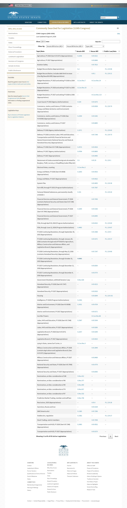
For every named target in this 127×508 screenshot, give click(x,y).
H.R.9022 (95, 179)
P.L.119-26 (108, 192)
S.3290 (79, 209)
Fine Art (69, 465)
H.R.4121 (95, 56)
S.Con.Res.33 (81, 88)
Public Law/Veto (110, 51)
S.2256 (79, 56)
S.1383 (79, 411)
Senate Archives (14, 66)
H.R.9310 (95, 291)
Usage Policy (50, 501)
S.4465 (79, 227)
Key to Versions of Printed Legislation (19, 115)
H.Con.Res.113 (97, 95)
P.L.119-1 (108, 160)
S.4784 (79, 151)
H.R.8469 (95, 357)
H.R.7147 (95, 251)
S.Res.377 (80, 380)
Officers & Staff (91, 465)
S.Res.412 (80, 376)
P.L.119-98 (108, 69)
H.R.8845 (95, 123)
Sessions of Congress (16, 61)
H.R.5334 (95, 407)
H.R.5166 (95, 209)
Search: (98, 42)
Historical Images (71, 471)
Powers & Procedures (92, 468)
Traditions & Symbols (92, 479)
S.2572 (79, 147)
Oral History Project (92, 482)
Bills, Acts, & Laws (15, 29)
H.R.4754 (95, 304)
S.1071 (79, 130)
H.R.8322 (95, 223)
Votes (10, 43)
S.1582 (79, 416)
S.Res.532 (80, 394)
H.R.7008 (95, 420)
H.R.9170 (95, 431)
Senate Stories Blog (92, 487)
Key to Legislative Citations (16, 117)
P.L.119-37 (108, 239)
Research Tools (91, 489)
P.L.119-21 (108, 73)
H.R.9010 (95, 339)
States (29, 479)
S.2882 (79, 258)
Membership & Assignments (34, 485)
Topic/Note (40, 51)
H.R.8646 (95, 60)
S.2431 (79, 304)
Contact (29, 465)
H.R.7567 (95, 187)
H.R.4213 (95, 284)
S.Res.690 (80, 385)
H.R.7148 (95, 134)
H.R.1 (93, 73)
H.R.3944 (95, 348)
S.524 (79, 102)
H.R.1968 (95, 232)
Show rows (42, 41)
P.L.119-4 (108, 232)
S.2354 (79, 116)
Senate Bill (80, 51)
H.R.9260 (95, 327)
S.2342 (79, 300)
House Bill (94, 51)
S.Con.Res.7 (81, 80)
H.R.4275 (95, 102)
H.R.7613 (95, 65)
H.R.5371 (95, 239)
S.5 (78, 160)
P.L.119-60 (108, 130)
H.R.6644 (95, 296)
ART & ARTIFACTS (72, 463)
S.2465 (79, 424)
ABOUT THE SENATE (93, 463)
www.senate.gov (95, 501)
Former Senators (31, 471)
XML (118, 34)
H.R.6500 (95, 266)
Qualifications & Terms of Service (36, 473)
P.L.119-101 (109, 296)
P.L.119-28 (108, 402)
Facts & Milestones (32, 476)
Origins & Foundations (93, 471)
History (29, 490)
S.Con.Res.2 (81, 167)
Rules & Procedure (15, 52)
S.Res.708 (80, 398)
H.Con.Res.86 (96, 316)
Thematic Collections (72, 476)
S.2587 (79, 320)
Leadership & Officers (33, 468)
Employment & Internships (73, 501)
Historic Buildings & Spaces (94, 476)
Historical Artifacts (72, 473)
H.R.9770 (95, 273)
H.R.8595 (95, 372)
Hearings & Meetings (32, 487)
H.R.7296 (95, 411)
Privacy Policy (60, 501)
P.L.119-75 (108, 134)
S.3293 (79, 172)
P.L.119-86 (108, 251)
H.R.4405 (95, 183)
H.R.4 (93, 402)
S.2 (78, 69)
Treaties (11, 38)
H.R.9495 (95, 156)
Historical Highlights (92, 484)
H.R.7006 (95, 199)
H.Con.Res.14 (96, 80)
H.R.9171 (95, 311)
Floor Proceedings (15, 47)
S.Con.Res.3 (81, 343)
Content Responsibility (39, 501)
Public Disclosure (14, 70)
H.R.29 (94, 160)
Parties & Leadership (92, 473)
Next (116, 436)
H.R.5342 (95, 116)
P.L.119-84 (108, 223)
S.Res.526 (80, 280)
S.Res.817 (80, 389)
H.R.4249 (95, 332)
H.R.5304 (95, 320)
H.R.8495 (95, 216)
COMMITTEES (31, 482)
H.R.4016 (95, 147)
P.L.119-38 (108, 183)
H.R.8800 (95, 151)
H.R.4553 (95, 172)
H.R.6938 (95, 106)
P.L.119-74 (108, 106)
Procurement (85, 501)
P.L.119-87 (108, 227)
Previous (103, 436)
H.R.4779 (95, 364)
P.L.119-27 (108, 416)
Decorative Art (71, 468)
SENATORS (30, 463)
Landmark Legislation (16, 57)
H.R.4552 (95, 424)
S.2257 (79, 332)
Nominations (13, 33)
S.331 (79, 192)
